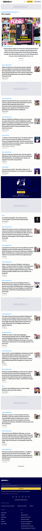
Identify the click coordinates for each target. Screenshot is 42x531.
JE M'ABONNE (29, 1)
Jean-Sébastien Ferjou (6, 460)
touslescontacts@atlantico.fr (21, 499)
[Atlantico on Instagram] (25, 497)
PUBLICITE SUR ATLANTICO (26, 517)
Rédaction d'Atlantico (5, 129)
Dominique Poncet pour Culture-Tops (8, 146)
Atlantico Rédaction (5, 172)
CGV (22, 512)
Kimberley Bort (21, 58)
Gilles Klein (4, 380)
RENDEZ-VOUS (3, 517)
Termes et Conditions (26, 491)
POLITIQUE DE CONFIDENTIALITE (26, 521)
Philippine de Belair (5, 77)
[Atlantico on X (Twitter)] (16, 497)
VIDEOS (2, 519)
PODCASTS (3, 521)
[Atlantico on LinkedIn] (22, 497)
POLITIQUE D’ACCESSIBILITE (26, 523)
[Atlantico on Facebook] (19, 497)
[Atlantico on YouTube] (29, 497)
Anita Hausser (4, 161)
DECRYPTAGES (3, 512)
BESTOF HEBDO (4, 523)
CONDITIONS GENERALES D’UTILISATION (28, 528)
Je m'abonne (21, 192)
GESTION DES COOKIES (25, 519)
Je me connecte (37, 1)
